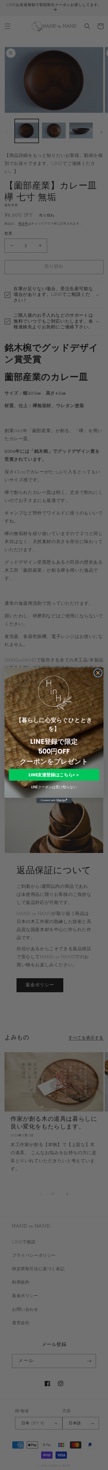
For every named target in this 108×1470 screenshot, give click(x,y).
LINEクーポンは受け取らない (53, 786)
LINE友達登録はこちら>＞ (54, 775)
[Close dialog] (98, 673)
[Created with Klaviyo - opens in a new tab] (54, 800)
